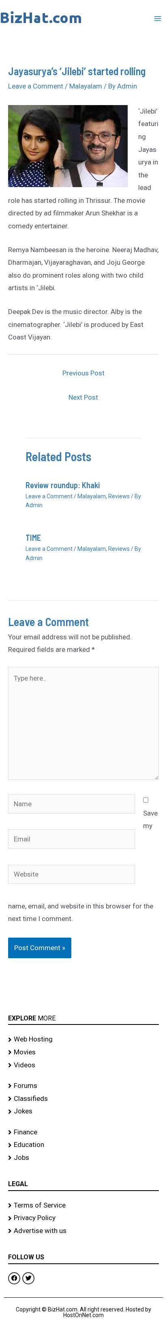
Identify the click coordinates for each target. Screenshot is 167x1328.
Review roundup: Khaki (63, 485)
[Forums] (83, 1085)
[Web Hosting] (83, 1039)
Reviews (119, 496)
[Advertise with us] (83, 1231)
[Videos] (83, 1065)
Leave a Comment (35, 86)
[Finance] (83, 1132)
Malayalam (85, 86)
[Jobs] (83, 1157)
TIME (33, 537)
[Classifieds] (83, 1098)
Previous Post (83, 373)
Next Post (83, 397)
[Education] (83, 1144)
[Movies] (83, 1052)
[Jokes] (83, 1111)
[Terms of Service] (83, 1205)
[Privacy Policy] (83, 1218)
